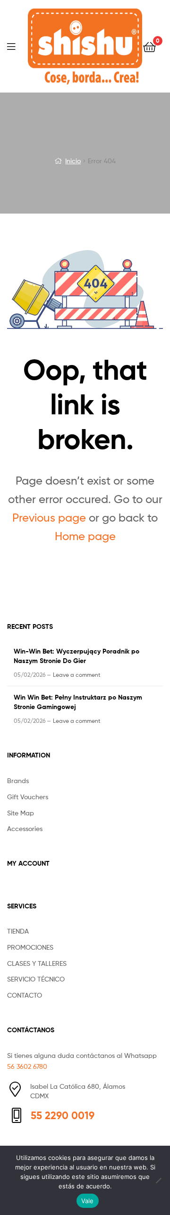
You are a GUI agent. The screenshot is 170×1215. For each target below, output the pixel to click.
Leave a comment (77, 674)
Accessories (24, 828)
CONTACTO (24, 995)
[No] (158, 1180)
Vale (87, 1201)
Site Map (20, 813)
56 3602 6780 (27, 1066)
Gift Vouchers (27, 797)
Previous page (49, 517)
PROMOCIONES (30, 947)
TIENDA (18, 931)
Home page (85, 536)
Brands (18, 780)
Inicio (73, 161)
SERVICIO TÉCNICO (36, 979)
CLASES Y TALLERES (37, 963)
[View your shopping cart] (149, 46)
